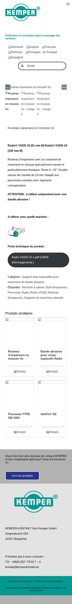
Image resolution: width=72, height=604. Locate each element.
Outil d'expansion (56, 287)
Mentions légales (19, 581)
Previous (7, 87)
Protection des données (48, 581)
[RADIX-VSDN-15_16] (36, 87)
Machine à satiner (33, 287)
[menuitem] (16, 47)
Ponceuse (14, 292)
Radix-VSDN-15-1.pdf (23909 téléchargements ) (30, 260)
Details (21, 371)
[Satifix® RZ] (52, 394)
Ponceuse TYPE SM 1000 (19, 415)
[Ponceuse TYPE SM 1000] (19, 394)
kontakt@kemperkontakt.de (22, 567)
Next (64, 87)
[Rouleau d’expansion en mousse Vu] (19, 332)
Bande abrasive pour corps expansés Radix (51, 355)
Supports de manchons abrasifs (43, 297)
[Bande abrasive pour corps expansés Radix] (52, 332)
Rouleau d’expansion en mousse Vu (18, 355)
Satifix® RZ (48, 414)
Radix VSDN (38, 292)
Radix (25, 292)
